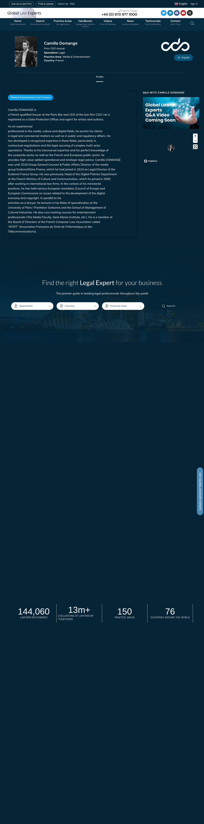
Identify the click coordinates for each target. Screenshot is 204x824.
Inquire (185, 57)
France (54, 60)
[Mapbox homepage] (151, 161)
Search (171, 305)
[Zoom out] (195, 140)
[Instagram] (190, 13)
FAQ (72, 3)
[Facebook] (177, 13)
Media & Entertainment (67, 56)
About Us (63, 3)
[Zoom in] (195, 136)
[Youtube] (183, 13)
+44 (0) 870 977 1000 (119, 14)
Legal (54, 52)
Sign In (194, 3)
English (182, 4)
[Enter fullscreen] (195, 146)
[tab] (30, 97)
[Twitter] (164, 13)
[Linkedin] (170, 13)
